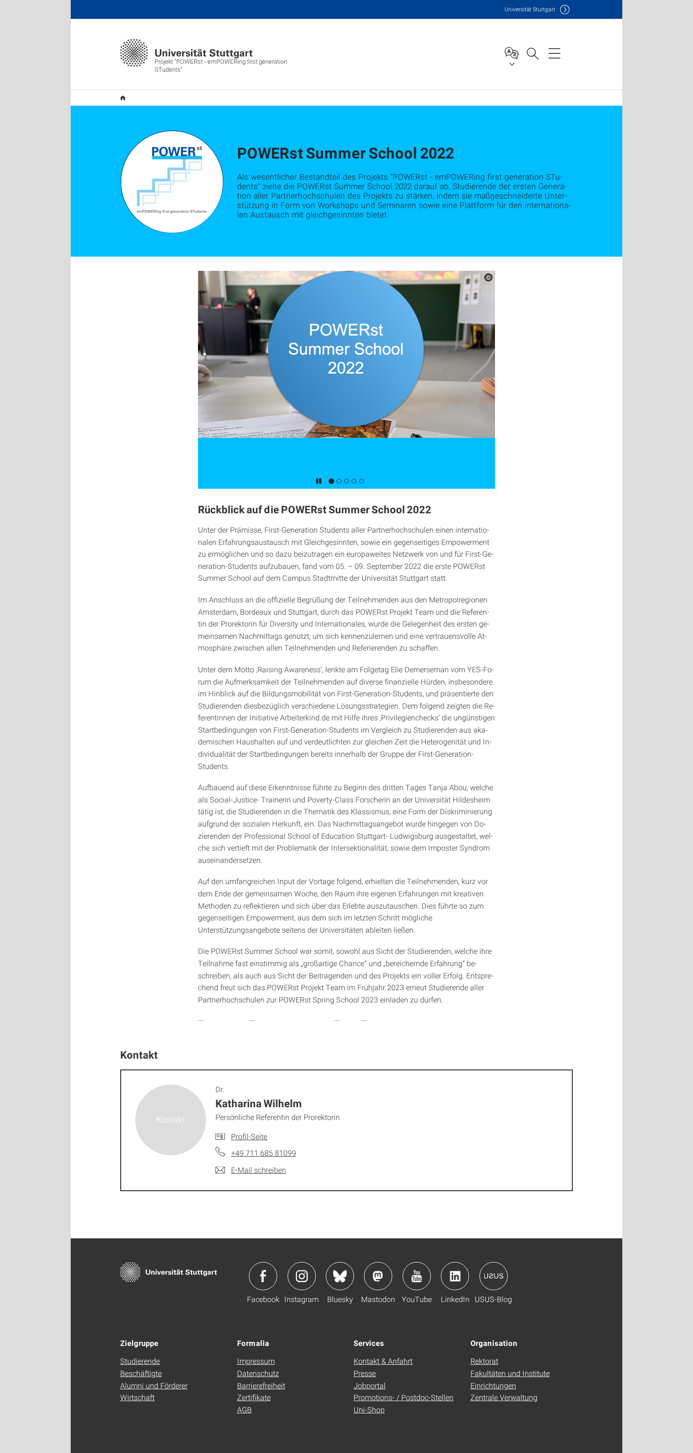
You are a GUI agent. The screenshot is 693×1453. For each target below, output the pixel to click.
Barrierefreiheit (261, 1385)
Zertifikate (254, 1397)
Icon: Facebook (263, 1276)
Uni (529, 9)
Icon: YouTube (417, 1276)
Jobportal (370, 1385)
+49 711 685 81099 (263, 1153)
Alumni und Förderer (154, 1385)
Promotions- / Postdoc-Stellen (404, 1397)
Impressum (256, 1361)
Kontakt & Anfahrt (383, 1361)
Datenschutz (258, 1373)
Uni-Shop (369, 1409)
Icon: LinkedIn (455, 1276)
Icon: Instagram (302, 1276)
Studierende (140, 1361)
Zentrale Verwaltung (503, 1397)
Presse (365, 1373)
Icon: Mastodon (378, 1276)
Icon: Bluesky (340, 1276)
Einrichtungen (493, 1385)
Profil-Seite (249, 1136)
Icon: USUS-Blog (493, 1276)
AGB (244, 1409)
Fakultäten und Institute (510, 1373)
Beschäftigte (141, 1373)
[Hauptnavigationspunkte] (554, 53)
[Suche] (532, 53)
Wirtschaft (137, 1397)
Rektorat (484, 1361)
